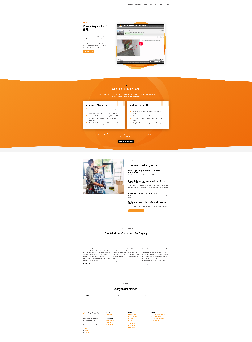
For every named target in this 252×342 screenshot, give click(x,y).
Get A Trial (161, 4)
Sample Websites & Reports (158, 318)
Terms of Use (131, 323)
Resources (138, 4)
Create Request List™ (156, 320)
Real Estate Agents (110, 324)
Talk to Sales (89, 295)
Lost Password (154, 328)
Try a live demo (89, 51)
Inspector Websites (156, 316)
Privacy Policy (132, 325)
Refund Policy (131, 327)
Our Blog (130, 318)
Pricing (145, 4)
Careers (130, 320)
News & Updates (132, 316)
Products (130, 4)
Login (167, 4)
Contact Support (153, 4)
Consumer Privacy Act (134, 329)
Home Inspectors (110, 320)
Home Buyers (109, 322)
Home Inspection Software (158, 314)
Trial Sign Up (109, 314)
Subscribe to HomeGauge (126, 141)
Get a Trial (118, 295)
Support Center (132, 314)
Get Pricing (147, 295)
